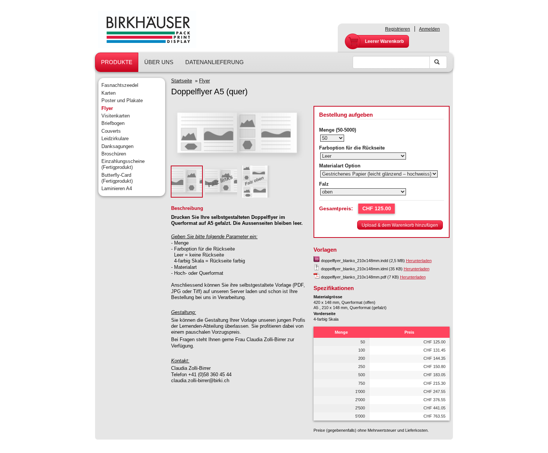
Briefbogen (113, 123)
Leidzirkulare (115, 138)
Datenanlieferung (214, 62)
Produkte (116, 62)
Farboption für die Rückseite (352, 148)
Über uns (158, 62)
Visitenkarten (115, 116)
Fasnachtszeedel (119, 85)
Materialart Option (339, 166)
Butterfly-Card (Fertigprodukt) (117, 178)
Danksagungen (117, 146)
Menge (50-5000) (337, 130)
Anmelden (429, 29)
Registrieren (397, 29)
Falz (324, 184)
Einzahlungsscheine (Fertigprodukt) (123, 164)
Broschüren (113, 154)
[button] (400, 224)
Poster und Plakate (122, 100)
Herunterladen (419, 260)
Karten (108, 93)
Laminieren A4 (116, 188)
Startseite (181, 81)
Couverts (111, 131)
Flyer (107, 108)
